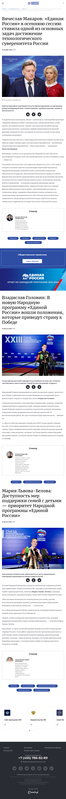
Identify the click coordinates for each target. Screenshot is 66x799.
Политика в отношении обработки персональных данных (33, 782)
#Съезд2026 (50, 482)
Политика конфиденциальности (33, 780)
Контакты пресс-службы (31, 750)
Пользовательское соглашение (33, 779)
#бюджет (53, 238)
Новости (24, 9)
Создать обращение (32, 261)
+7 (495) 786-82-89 (33, 758)
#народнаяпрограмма (32, 482)
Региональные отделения (53, 747)
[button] (29, 730)
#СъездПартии (28, 686)
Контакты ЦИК (7, 750)
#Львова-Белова (24, 690)
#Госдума (25, 238)
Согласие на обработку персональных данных (33, 783)
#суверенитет (39, 238)
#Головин (16, 482)
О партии (6, 747)
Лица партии (28, 747)
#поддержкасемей (41, 690)
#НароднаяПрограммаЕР (47, 686)
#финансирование (33, 242)
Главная (4, 9)
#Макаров (13, 238)
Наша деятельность (14, 9)
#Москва (14, 686)
